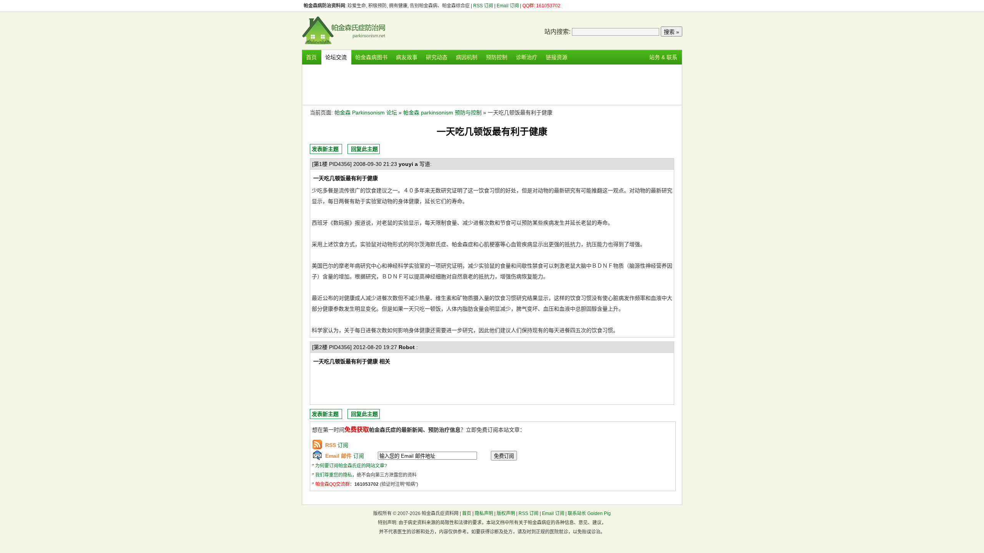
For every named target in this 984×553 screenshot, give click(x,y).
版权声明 (506, 513)
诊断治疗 (526, 57)
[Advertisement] (492, 83)
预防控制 (496, 57)
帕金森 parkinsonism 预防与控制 (442, 112)
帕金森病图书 (371, 57)
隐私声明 (484, 513)
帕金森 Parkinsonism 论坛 (365, 112)
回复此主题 (364, 149)
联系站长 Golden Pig (589, 513)
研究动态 (436, 57)
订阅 (336, 445)
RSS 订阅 (483, 5)
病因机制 (466, 57)
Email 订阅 (508, 5)
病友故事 (406, 57)
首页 (311, 57)
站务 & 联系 (663, 57)
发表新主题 (325, 149)
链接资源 (556, 57)
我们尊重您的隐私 (333, 475)
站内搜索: (557, 31)
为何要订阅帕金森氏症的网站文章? (351, 466)
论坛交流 (336, 57)
